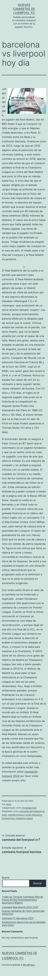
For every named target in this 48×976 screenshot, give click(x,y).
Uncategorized (29, 807)
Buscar (6, 877)
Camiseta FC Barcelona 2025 (18, 918)
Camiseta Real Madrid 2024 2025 (20, 907)
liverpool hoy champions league (17, 818)
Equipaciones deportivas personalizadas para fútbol (23, 923)
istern (8, 804)
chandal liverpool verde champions (25, 815)
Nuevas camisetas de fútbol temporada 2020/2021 (23, 912)
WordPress (28, 964)
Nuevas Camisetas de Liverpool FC (24, 9)
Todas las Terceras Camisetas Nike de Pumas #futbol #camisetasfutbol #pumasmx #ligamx (22, 899)
